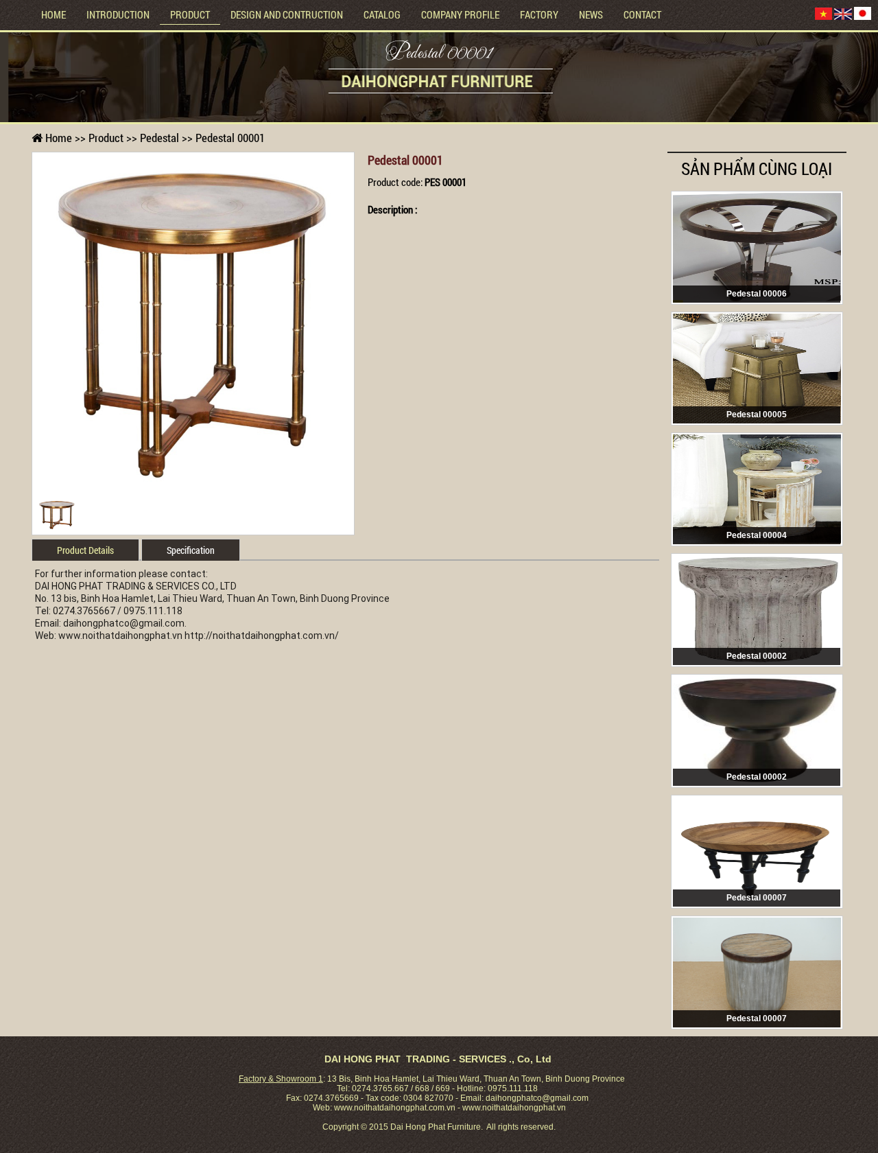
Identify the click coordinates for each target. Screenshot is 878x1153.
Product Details (85, 550)
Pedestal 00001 (439, 55)
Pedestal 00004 (756, 535)
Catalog (382, 14)
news (591, 14)
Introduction (118, 14)
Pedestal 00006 (756, 294)
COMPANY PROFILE (460, 14)
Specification (191, 550)
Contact (642, 14)
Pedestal (159, 137)
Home (53, 14)
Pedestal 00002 (756, 656)
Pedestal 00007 (756, 897)
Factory (539, 14)
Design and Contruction (286, 14)
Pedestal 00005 (756, 414)
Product (190, 14)
